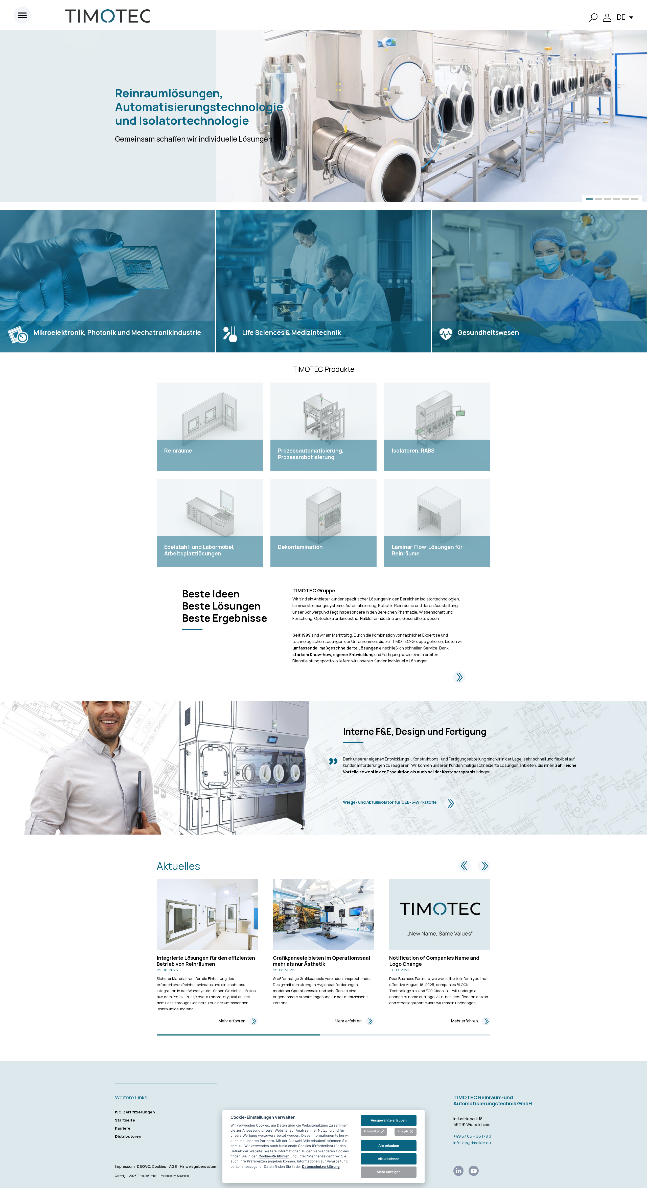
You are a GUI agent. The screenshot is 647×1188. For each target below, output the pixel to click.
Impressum (125, 1166)
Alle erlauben (388, 1146)
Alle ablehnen (388, 1159)
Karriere (122, 1128)
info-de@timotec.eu (472, 1143)
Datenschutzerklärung (321, 1166)
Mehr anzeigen (389, 1172)
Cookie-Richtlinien (274, 1156)
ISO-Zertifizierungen (135, 1112)
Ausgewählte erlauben (389, 1120)
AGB (173, 1166)
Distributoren (128, 1136)
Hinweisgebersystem (198, 1166)
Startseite (125, 1120)
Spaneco (183, 1176)
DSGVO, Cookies (151, 1166)
